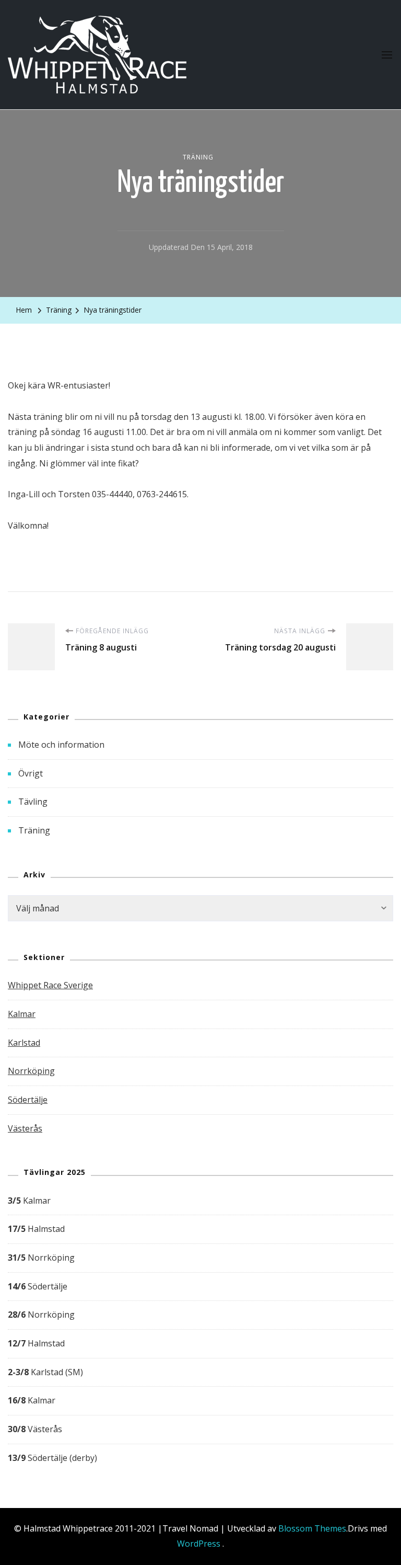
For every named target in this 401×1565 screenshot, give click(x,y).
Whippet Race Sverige (50, 985)
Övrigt (30, 773)
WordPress (198, 1543)
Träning (198, 157)
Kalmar (22, 1014)
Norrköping (31, 1071)
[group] (200, 1329)
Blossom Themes (312, 1528)
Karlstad (24, 1042)
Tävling (33, 801)
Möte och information (61, 744)
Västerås (25, 1128)
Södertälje (28, 1099)
